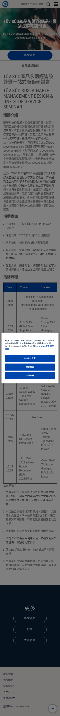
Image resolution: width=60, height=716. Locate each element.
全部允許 (30, 376)
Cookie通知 (44, 346)
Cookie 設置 (30, 358)
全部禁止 (30, 367)
